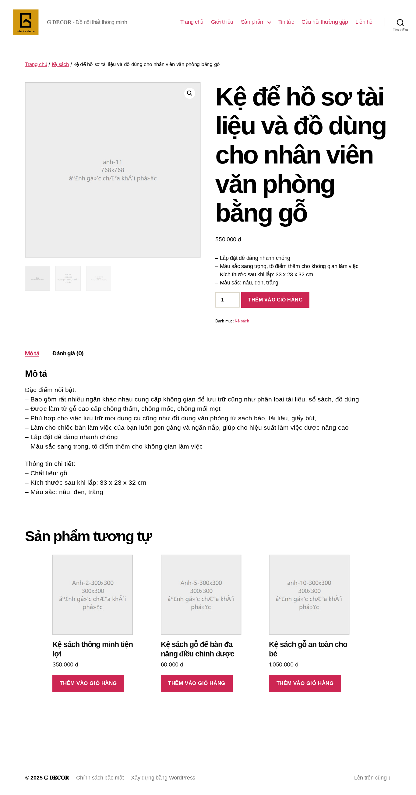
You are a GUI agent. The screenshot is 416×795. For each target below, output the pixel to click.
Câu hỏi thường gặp (324, 22)
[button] (189, 93)
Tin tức (286, 22)
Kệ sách (60, 64)
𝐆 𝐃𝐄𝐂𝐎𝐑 (56, 778)
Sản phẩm (253, 22)
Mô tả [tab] (32, 353)
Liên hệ (363, 22)
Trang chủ (191, 22)
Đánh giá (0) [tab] (68, 353)
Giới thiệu (222, 22)
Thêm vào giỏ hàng (275, 299)
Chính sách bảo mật (100, 778)
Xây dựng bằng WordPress (163, 778)
